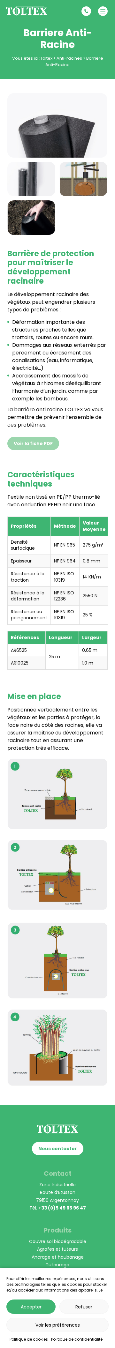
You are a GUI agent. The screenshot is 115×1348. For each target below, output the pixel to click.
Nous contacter (57, 1148)
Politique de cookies (29, 1339)
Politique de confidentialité (77, 1339)
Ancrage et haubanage (58, 1257)
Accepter (31, 1307)
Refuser (83, 1307)
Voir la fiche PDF (33, 443)
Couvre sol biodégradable (57, 1241)
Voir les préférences (57, 1325)
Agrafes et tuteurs (57, 1249)
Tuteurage (57, 1265)
